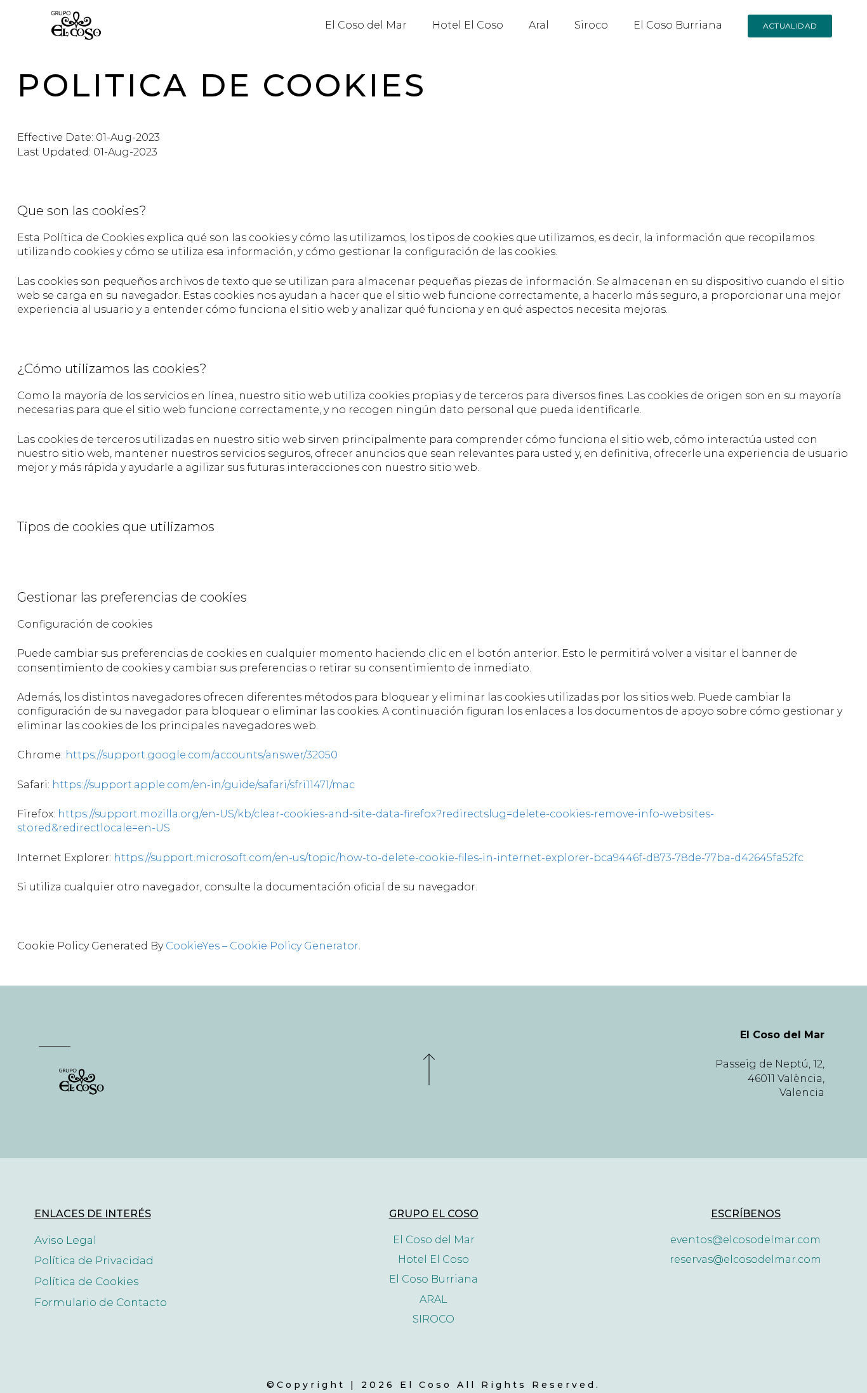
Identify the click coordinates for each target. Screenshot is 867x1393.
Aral (539, 25)
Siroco (591, 25)
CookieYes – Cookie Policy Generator (262, 946)
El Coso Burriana (677, 25)
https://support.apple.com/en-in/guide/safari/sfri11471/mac (203, 785)
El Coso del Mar (366, 25)
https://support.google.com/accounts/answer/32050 (201, 755)
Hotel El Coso (467, 25)
